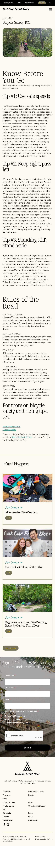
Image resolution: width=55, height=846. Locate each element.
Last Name (10, 687)
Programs (6, 795)
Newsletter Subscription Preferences (21, 711)
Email (7, 699)
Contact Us (33, 820)
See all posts (10, 648)
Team (5, 799)
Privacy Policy (40, 836)
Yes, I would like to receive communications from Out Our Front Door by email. (27, 721)
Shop (19, 3)
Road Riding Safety (11, 426)
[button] (49, 10)
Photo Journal (9, 3)
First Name (10, 675)
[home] (16, 10)
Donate (42, 3)
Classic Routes (9, 802)
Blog (30, 802)
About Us (7, 791)
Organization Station (36, 806)
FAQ (5, 809)
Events (31, 795)
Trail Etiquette (9, 429)
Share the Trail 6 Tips (21, 437)
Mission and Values (36, 791)
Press (30, 813)
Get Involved (29, 3)
